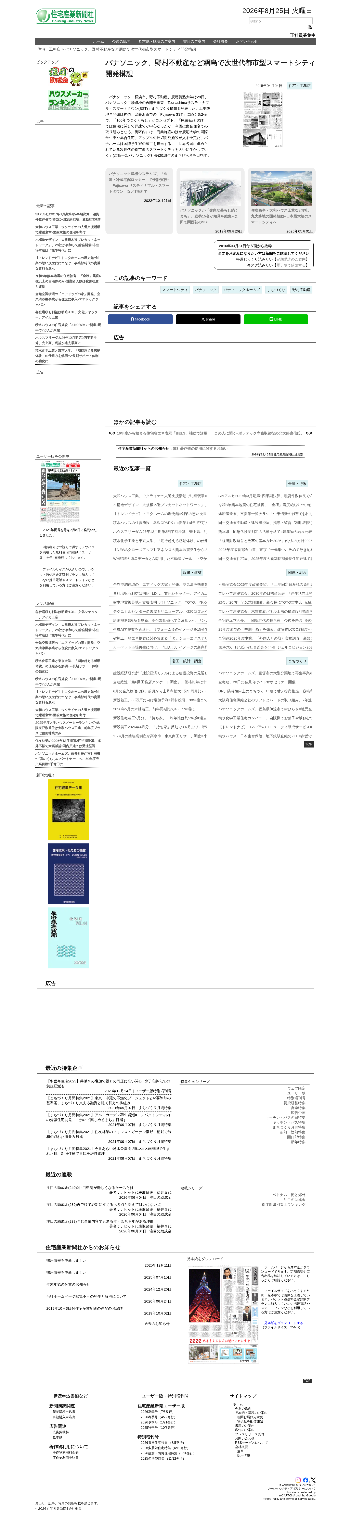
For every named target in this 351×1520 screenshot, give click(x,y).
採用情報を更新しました (66, 1260)
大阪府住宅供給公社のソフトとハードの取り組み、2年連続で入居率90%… (279, 700)
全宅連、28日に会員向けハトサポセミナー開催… (258, 682)
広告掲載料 (61, 1432)
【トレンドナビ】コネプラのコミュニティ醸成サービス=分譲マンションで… (281, 727)
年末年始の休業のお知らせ (68, 1284)
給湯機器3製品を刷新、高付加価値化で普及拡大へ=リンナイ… (164, 620)
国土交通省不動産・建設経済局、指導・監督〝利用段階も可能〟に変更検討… (282, 523)
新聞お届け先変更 (250, 1417)
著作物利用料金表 (66, 1452)
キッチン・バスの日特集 (285, 1118)
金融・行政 (297, 484)
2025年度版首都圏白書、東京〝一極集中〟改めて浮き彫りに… (270, 550)
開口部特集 (296, 1137)
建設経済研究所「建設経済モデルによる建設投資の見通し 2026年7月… (171, 673)
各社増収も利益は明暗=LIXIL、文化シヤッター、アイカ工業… (164, 593)
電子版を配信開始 (250, 1421)
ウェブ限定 (296, 1088)
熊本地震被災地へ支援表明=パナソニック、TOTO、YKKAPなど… (167, 602)
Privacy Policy (270, 1498)
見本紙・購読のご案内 (157, 41)
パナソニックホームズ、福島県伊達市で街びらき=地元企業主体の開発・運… (281, 709)
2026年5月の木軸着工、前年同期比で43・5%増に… (155, 709)
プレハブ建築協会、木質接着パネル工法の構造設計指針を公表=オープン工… (281, 612)
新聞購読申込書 (64, 1412)
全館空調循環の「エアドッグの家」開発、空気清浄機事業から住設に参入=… (176, 584)
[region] (210, 377)
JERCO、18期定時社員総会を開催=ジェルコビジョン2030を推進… (273, 647)
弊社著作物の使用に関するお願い (200, 449)
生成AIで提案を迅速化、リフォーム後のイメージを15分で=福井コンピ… (173, 629)
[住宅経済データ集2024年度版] (68, 809)
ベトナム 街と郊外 (289, 1195)
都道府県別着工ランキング (284, 1205)
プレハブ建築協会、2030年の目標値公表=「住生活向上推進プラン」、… (278, 593)
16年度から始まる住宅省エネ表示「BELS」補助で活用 (162, 433)
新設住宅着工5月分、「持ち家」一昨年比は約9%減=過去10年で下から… (173, 718)
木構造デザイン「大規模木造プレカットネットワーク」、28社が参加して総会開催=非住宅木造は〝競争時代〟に (67, 245)
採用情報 (243, 1455)
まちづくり (276, 290)
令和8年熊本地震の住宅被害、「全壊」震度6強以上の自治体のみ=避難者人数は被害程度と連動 (68, 281)
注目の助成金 (160, 1197)
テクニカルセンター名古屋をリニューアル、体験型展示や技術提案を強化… (175, 612)
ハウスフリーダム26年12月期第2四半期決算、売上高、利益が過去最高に (66, 340)
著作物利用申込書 (66, 1457)
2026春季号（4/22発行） (159, 1417)
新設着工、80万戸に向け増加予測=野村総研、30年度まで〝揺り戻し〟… (173, 700)
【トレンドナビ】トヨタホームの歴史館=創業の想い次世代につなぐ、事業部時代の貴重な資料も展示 (67, 263)
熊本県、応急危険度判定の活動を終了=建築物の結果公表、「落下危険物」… (281, 532)
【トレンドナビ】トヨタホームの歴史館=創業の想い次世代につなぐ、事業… (176, 514)
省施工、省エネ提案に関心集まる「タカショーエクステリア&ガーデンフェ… (176, 638)
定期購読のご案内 (291, 259)
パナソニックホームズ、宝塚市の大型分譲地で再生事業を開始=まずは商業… (281, 673)
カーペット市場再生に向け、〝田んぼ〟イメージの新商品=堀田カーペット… (176, 647)
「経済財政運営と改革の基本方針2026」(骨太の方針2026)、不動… (273, 541)
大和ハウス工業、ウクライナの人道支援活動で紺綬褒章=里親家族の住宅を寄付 (67, 229)
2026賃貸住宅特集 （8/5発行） (163, 1442)
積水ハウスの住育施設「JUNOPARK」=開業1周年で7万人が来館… (168, 523)
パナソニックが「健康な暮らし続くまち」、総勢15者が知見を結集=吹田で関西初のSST (209, 216)
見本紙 (57, 1437)
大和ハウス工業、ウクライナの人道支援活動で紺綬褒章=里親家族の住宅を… (176, 496)
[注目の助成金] (68, 76)
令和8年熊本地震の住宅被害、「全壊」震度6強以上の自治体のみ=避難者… (280, 505)
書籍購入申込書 (64, 1417)
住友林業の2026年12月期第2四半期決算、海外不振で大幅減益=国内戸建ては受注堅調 (68, 743)
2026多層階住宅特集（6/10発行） (165, 1448)
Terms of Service (296, 1498)
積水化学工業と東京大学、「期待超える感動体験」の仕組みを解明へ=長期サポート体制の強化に (67, 355)
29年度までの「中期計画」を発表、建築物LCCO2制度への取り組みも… (277, 629)
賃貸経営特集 (295, 1103)
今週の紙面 (121, 41)
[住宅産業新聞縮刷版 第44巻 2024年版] (68, 937)
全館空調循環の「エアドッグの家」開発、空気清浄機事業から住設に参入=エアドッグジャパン (67, 299)
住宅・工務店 (49, 49)
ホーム (98, 41)
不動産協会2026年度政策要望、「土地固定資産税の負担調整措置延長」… (279, 584)
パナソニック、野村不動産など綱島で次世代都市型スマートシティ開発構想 (130, 49)
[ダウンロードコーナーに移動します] (59, 521)
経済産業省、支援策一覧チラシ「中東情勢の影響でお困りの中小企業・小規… (282, 514)
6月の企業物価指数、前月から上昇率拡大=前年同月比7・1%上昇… (168, 691)
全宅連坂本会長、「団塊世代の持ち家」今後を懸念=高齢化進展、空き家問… (281, 620)
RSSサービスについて (251, 1442)
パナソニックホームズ (242, 290)
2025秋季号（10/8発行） (159, 1427)
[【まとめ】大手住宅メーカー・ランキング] (68, 100)
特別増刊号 (162, 1091)
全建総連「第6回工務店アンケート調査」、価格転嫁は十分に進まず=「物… (175, 682)
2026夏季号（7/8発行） (158, 1412)
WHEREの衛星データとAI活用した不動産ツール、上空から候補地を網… (173, 559)
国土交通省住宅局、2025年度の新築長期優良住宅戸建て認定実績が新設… (279, 559)
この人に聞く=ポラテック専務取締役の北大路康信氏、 (259, 433)
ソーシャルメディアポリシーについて (291, 1488)
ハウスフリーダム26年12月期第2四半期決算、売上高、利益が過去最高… (173, 532)
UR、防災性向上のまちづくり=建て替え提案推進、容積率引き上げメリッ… (280, 691)
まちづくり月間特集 (155, 1108)
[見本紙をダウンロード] (223, 1362)
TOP (309, 744)
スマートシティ (175, 290)
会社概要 (220, 41)
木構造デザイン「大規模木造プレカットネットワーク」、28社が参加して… (175, 505)
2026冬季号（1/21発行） (159, 1422)
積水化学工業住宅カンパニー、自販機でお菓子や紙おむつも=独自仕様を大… (281, 718)
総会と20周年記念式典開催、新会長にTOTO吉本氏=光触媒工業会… (274, 602)
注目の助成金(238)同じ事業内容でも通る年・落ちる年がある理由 (100, 1221)
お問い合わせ (247, 41)
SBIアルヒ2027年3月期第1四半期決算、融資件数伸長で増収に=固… (274, 496)
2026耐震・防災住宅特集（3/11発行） (168, 1453)
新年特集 (298, 1142)
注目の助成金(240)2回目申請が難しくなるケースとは (90, 1188)
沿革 (240, 1451)
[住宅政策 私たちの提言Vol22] (68, 873)
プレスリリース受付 (249, 1434)
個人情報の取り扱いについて (297, 1484)
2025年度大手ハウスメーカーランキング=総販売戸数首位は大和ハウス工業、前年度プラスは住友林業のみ (67, 728)
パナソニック (206, 290)
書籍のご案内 (194, 41)
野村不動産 (301, 290)
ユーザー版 (144, 1091)
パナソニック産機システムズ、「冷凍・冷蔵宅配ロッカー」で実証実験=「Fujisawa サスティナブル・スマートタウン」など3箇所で (139, 182)
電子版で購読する (291, 265)
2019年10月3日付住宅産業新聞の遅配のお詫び (84, 1308)
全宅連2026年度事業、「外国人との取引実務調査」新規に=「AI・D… (276, 638)
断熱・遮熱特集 (293, 1132)
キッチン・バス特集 (289, 1122)
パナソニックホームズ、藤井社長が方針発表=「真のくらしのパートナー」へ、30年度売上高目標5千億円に (67, 758)
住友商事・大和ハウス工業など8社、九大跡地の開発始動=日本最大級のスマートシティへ (281, 216)
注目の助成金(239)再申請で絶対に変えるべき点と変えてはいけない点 (103, 1205)
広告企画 (298, 1113)
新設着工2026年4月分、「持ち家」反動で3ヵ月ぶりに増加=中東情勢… (171, 727)
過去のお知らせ (157, 1324)
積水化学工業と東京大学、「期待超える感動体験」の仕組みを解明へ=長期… (176, 541)
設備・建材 (192, 572)
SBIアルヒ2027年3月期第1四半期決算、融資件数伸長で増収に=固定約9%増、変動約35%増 (68, 216)
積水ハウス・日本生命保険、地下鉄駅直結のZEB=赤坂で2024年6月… (275, 736)
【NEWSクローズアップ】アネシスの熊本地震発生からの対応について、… (175, 550)
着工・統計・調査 (187, 661)
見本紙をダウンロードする (283, 1323)
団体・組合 (297, 572)
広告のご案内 (245, 1430)
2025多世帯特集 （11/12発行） (163, 1458)
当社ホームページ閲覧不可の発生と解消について (86, 1296)
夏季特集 (298, 1108)
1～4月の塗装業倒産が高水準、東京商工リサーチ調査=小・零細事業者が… (174, 736)
